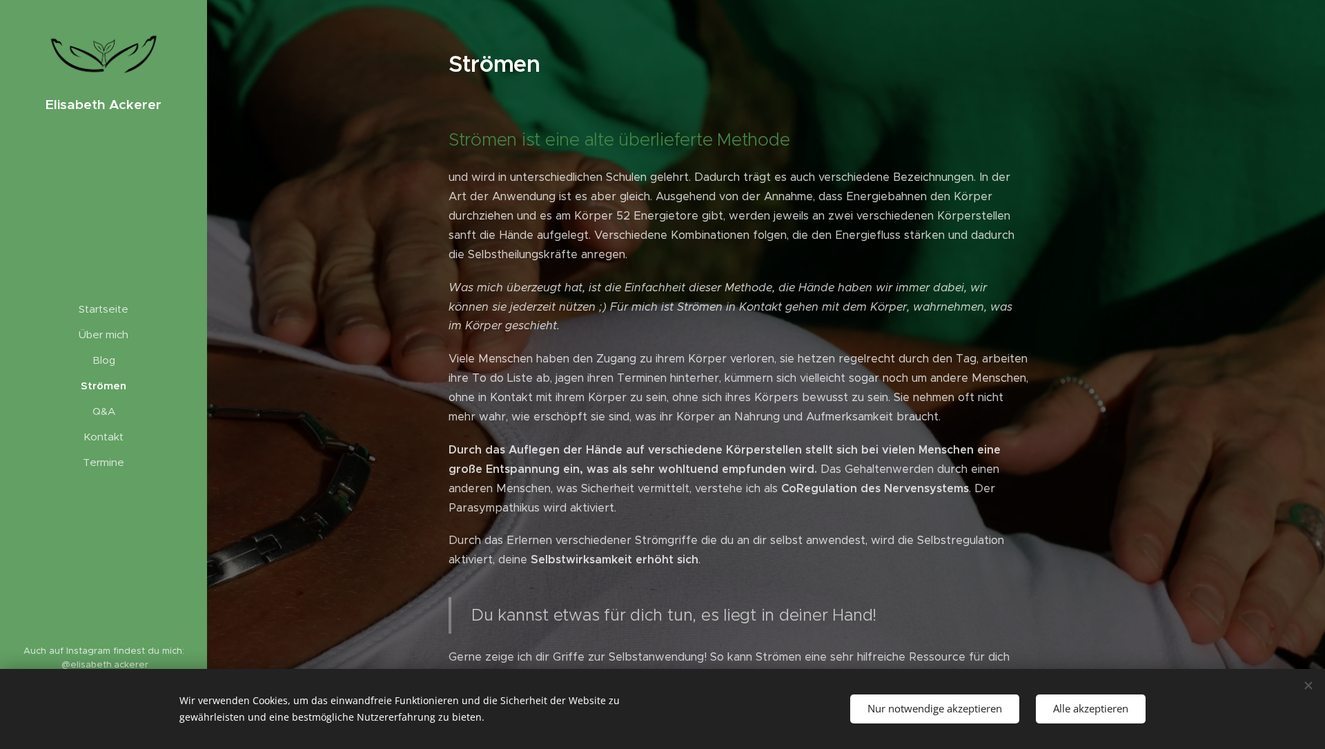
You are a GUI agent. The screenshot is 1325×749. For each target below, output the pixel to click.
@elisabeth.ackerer (104, 664)
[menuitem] (103, 309)
